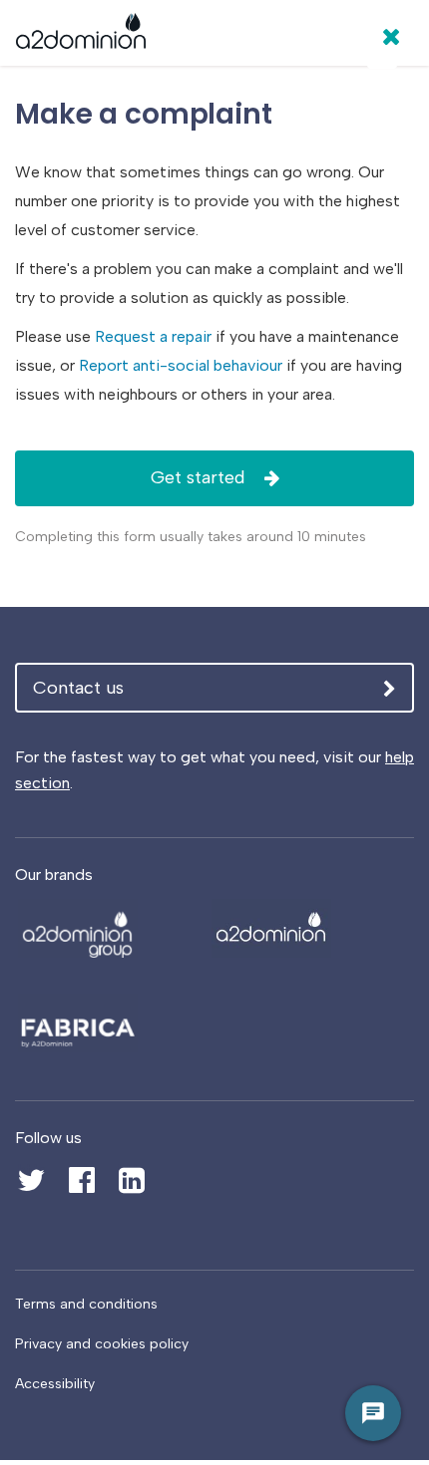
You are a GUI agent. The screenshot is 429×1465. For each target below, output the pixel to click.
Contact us (78, 688)
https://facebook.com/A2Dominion (81, 1169)
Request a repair (153, 336)
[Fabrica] (107, 1023)
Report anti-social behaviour (180, 365)
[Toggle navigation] (382, 54)
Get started (200, 477)
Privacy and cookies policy (102, 1343)
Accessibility (55, 1383)
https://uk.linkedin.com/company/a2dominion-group (131, 1181)
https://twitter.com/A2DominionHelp (31, 1169)
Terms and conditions (86, 1304)
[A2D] (107, 928)
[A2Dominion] (81, 36)
